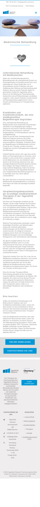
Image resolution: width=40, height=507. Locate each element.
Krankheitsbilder (29, 425)
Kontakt (29, 433)
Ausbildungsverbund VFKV (29, 438)
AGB (30, 474)
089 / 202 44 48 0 (11, 2)
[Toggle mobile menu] (36, 13)
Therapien (29, 429)
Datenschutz (13, 476)
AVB (33, 474)
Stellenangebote (29, 421)
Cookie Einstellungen (29, 382)
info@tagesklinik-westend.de (26, 2)
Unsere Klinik (29, 417)
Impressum (21, 476)
